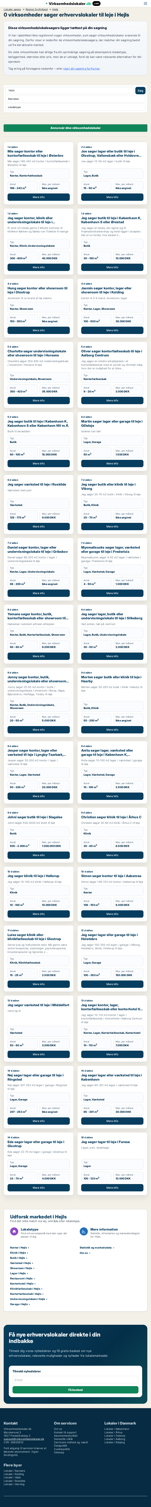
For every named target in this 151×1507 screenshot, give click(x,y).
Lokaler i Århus (113, 1432)
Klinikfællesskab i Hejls (25, 1288)
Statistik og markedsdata (96, 1247)
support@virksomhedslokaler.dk (24, 1438)
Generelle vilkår (63, 1438)
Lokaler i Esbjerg (114, 1442)
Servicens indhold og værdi (71, 1442)
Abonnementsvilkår (66, 1435)
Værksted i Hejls (20, 1262)
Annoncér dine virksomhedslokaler (75, 128)
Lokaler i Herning (14, 1484)
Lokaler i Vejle (12, 1477)
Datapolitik (60, 1445)
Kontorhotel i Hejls (22, 1283)
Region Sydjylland (37, 9)
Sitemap (59, 1452)
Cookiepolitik (62, 1449)
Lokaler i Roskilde (14, 1480)
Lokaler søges (12, 9)
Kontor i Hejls (18, 1247)
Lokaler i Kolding (14, 1474)
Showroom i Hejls (21, 1268)
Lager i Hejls (18, 1273)
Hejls (55, 9)
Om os (84, 1252)
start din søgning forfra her (81, 68)
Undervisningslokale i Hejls (27, 1299)
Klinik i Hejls (18, 1252)
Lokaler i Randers (14, 1470)
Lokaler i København (116, 1428)
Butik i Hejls (17, 1257)
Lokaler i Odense (114, 1435)
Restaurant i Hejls (21, 1278)
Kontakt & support (65, 1432)
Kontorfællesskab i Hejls (25, 1293)
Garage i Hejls (19, 1304)
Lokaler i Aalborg (114, 1438)
